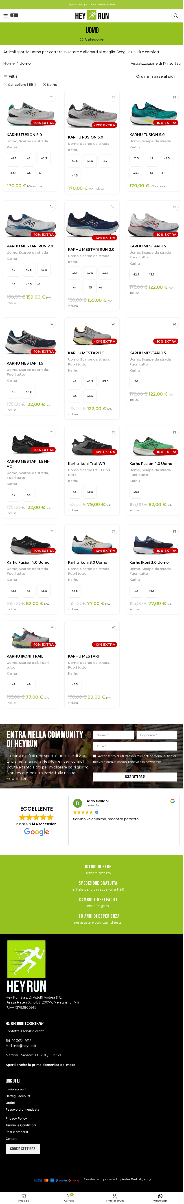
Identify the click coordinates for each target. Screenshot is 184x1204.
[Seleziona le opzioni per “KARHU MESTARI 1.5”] (174, 207)
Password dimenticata (22, 1109)
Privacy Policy (16, 1118)
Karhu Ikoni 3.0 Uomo (87, 562)
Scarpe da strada (33, 141)
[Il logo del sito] (92, 15)
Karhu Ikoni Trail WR (86, 464)
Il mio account (16, 1089)
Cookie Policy (116, 767)
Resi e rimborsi (17, 1132)
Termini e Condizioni (21, 1125)
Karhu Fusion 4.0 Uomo (150, 464)
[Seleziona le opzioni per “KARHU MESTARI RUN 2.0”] (52, 207)
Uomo (12, 141)
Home (9, 63)
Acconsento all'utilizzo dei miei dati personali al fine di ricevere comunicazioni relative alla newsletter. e (134, 761)
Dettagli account (18, 1096)
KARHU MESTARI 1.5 (147, 246)
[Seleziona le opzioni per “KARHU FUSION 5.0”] (52, 97)
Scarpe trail (89, 470)
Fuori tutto (138, 257)
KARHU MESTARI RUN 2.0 (30, 246)
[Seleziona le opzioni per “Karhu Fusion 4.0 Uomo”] (174, 432)
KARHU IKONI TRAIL (25, 656)
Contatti (12, 1138)
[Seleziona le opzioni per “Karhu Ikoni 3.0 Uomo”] (113, 531)
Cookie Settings (22, 1149)
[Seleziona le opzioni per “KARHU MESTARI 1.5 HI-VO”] (52, 432)
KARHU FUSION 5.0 (24, 135)
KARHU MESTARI (83, 656)
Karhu (52, 84)
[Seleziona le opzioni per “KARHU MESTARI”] (113, 627)
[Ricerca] (176, 15)
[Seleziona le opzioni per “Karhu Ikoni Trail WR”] (113, 432)
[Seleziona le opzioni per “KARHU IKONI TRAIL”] (52, 627)
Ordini (10, 1103)
